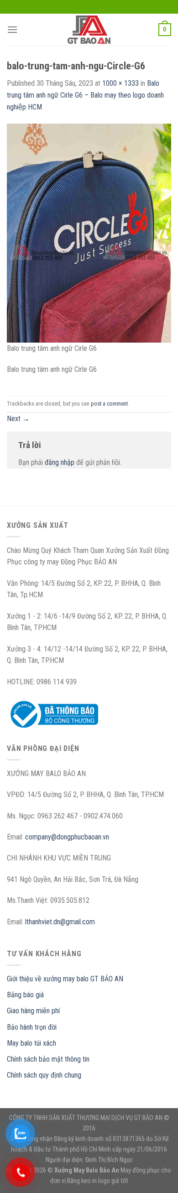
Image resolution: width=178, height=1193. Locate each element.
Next (18, 418)
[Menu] (12, 29)
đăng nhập (59, 462)
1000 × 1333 (120, 83)
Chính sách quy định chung (44, 1075)
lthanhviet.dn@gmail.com (60, 921)
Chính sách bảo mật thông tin (48, 1059)
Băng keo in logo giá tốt (97, 1181)
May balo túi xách (31, 1043)
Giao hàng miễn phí (33, 1010)
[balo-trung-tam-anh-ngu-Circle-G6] (89, 232)
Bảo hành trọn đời (32, 1027)
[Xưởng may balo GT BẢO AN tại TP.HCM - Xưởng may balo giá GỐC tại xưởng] (89, 30)
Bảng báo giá (25, 994)
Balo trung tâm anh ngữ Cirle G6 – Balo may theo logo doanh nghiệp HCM (85, 95)
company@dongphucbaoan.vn (67, 837)
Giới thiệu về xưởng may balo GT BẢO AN (65, 978)
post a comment (109, 403)
